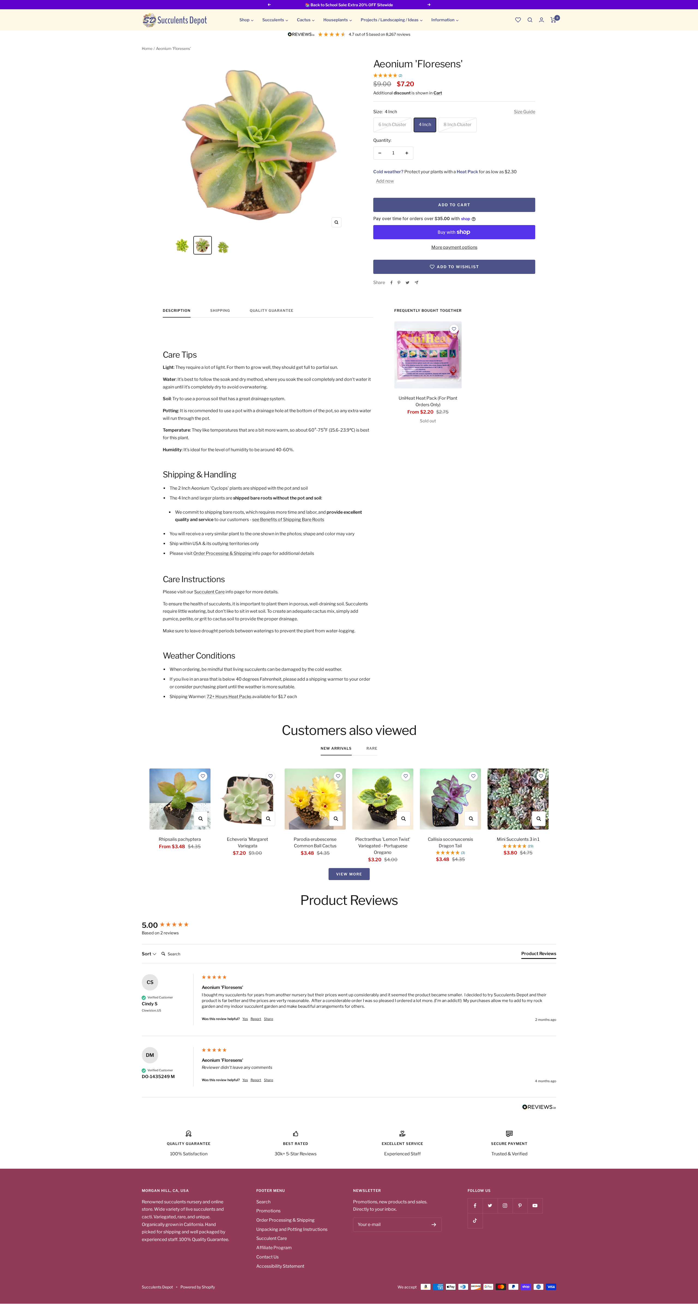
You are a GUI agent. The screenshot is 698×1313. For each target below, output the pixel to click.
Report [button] (256, 1019)
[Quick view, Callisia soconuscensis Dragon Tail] (471, 818)
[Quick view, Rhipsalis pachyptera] (200, 818)
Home (147, 48)
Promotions (268, 1210)
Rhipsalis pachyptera (180, 839)
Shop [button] (244, 19)
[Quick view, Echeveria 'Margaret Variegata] (268, 818)
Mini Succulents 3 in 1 (518, 839)
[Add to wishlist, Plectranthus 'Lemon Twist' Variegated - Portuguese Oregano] (405, 776)
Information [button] (443, 19)
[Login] (541, 19)
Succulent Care (209, 591)
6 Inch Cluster (392, 124)
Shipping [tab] (220, 310)
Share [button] (268, 1019)
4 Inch (425, 124)
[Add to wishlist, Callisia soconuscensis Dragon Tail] (473, 776)
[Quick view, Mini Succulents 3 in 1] (539, 818)
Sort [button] (147, 953)
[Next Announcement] (429, 4)
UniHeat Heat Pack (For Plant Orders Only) (428, 401)
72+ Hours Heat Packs (229, 696)
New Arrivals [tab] (336, 748)
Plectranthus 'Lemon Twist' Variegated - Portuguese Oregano (382, 846)
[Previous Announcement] (269, 4)
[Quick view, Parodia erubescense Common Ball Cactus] (336, 818)
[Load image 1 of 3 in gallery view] (182, 245)
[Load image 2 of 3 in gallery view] (202, 245)
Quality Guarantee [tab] (271, 310)
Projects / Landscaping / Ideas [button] (390, 19)
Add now (385, 181)
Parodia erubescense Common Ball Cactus (315, 842)
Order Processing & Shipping (222, 553)
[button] (530, 19)
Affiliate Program (274, 1247)
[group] (170, 925)
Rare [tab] (371, 748)
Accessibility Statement (280, 1266)
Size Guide (524, 111)
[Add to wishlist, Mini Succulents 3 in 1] (541, 776)
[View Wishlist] (518, 20)
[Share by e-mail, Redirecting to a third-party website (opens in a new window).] (416, 282)
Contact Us (267, 1257)
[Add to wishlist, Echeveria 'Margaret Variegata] (270, 776)
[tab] (538, 955)
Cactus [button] (304, 19)
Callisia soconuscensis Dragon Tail (450, 842)
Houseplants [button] (335, 19)
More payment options (454, 247)
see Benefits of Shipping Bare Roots (288, 519)
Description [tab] (177, 310)
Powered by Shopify (197, 1287)
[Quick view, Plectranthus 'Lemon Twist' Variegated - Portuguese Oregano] (403, 818)
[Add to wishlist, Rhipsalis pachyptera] (202, 776)
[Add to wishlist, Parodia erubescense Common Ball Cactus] (338, 776)
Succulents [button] (273, 19)
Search (263, 1201)
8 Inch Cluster (457, 124)
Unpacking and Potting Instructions (291, 1229)
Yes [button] (245, 1019)
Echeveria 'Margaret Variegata (247, 842)
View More (349, 874)
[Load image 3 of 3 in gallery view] (223, 245)
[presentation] (427, 354)
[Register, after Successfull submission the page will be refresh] (434, 1225)
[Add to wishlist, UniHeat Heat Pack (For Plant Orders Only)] (454, 329)
